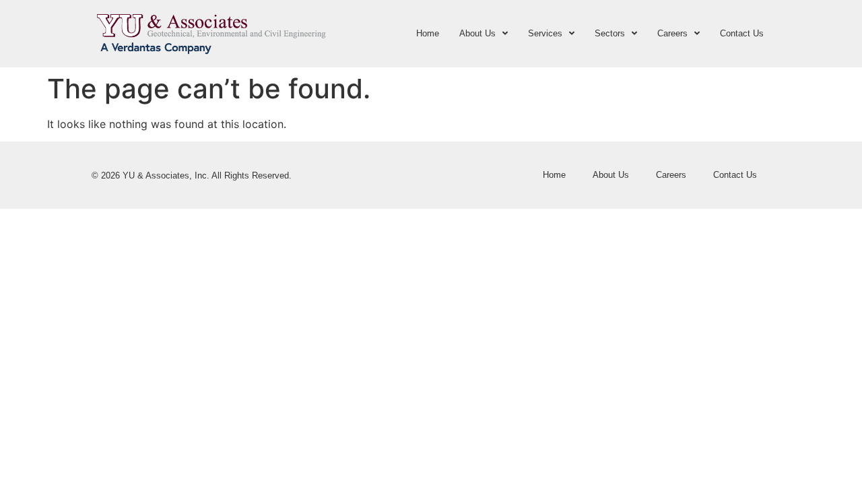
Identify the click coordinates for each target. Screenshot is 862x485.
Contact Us (742, 33)
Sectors (610, 33)
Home (427, 33)
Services (545, 33)
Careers (672, 33)
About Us (477, 33)
